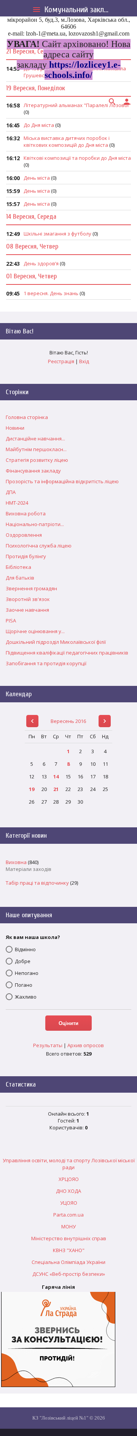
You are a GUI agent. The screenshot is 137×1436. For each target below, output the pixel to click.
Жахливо (26, 996)
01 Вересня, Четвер (31, 276)
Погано (23, 984)
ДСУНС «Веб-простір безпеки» (68, 1273)
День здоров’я (41, 263)
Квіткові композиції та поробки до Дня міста (77, 157)
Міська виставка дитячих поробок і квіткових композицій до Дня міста (67, 141)
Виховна (16, 862)
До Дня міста (39, 125)
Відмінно (25, 949)
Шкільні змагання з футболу (57, 233)
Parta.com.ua (68, 1214)
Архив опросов (85, 1045)
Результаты (47, 1045)
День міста (37, 177)
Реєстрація (61, 361)
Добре (22, 961)
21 (56, 789)
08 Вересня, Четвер (32, 246)
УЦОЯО (68, 1202)
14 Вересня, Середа (31, 217)
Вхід (84, 361)
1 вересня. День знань (51, 293)
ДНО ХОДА (68, 1190)
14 (56, 776)
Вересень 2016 (68, 721)
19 (31, 789)
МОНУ (68, 1226)
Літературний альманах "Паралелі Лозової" (77, 105)
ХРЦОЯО (69, 1179)
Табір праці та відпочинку (37, 882)
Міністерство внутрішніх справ (68, 1238)
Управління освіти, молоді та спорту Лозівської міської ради (69, 1164)
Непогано (26, 973)
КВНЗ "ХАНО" (68, 1250)
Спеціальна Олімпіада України (68, 1262)
